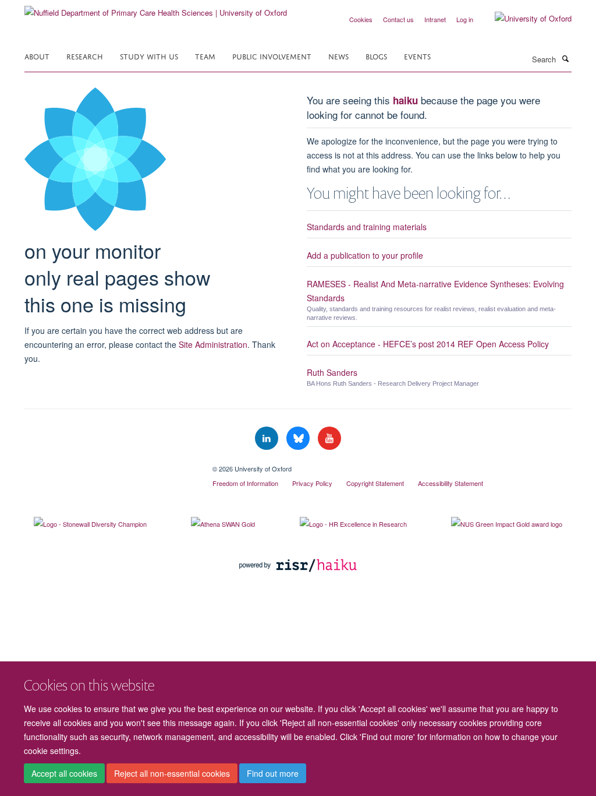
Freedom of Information (245, 483)
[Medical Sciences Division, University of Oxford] (109, 464)
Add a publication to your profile (365, 255)
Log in (464, 19)
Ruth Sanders (332, 372)
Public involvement (271, 55)
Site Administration (213, 344)
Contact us (398, 19)
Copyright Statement (375, 483)
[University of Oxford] (524, 19)
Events (417, 55)
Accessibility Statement (450, 483)
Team (205, 55)
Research (84, 55)
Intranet (435, 19)
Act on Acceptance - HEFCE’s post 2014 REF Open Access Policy (428, 344)
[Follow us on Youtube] (329, 438)
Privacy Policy (312, 483)
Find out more (273, 773)
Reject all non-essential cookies (172, 773)
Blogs (376, 55)
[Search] (565, 58)
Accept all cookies (64, 773)
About (36, 55)
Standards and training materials (367, 227)
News (338, 55)
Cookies (360, 19)
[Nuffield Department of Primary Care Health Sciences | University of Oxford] (155, 8)
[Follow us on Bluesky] (299, 438)
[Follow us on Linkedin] (268, 438)
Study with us (149, 55)
